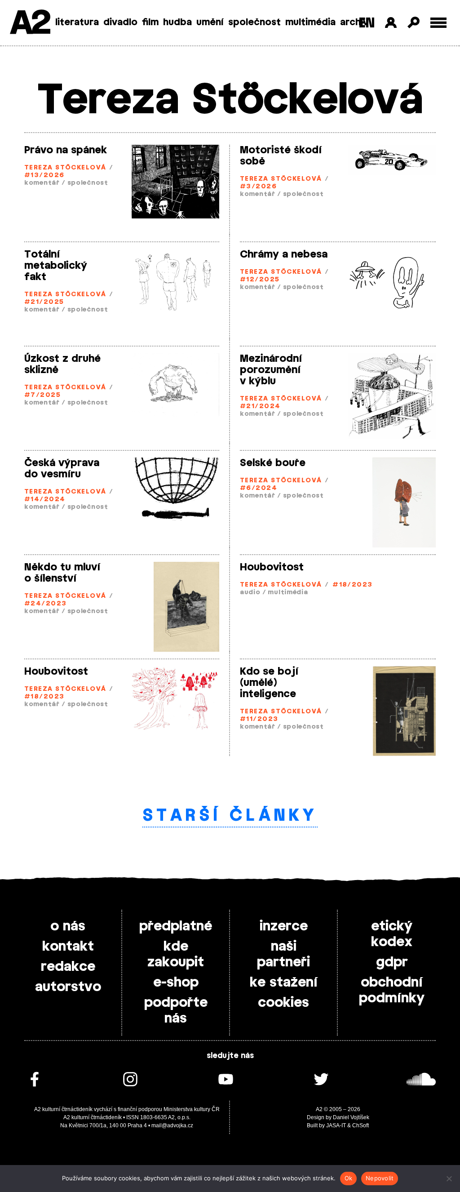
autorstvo (68, 987)
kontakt (68, 946)
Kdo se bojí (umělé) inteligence (269, 682)
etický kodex (391, 934)
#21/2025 (44, 302)
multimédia (310, 22)
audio (250, 592)
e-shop (176, 982)
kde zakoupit (175, 954)
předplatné (175, 926)
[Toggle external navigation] (438, 23)
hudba (177, 22)
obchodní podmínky (392, 990)
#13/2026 (44, 175)
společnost (254, 22)
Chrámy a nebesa (283, 254)
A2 (29, 23)
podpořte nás (176, 1010)
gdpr (392, 962)
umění (210, 22)
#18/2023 (352, 585)
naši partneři (283, 954)
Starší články (230, 816)
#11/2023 (259, 719)
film (150, 22)
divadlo (120, 22)
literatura (77, 22)
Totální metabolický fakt (55, 265)
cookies (283, 1002)
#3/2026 (258, 187)
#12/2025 (260, 280)
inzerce (284, 926)
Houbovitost (272, 567)
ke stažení (284, 982)
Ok (349, 1178)
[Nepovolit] (448, 1178)
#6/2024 (258, 488)
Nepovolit (380, 1178)
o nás (67, 926)
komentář (42, 183)
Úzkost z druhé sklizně (62, 364)
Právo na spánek (65, 150)
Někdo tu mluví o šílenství (62, 573)
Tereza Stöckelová (65, 168)
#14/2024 (45, 499)
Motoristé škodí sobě (281, 156)
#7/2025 (42, 395)
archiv (354, 22)
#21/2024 (260, 406)
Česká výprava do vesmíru (61, 468)
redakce (68, 966)
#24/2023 (45, 604)
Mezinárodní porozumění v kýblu (271, 369)
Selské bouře (272, 463)
